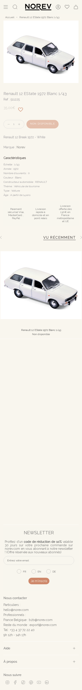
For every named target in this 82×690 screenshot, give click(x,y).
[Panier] (75, 7)
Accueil (9, 17)
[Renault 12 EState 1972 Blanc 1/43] (41, 285)
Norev (21, 147)
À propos (10, 661)
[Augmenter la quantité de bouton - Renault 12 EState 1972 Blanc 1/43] (20, 124)
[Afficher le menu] (5, 7)
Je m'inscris (39, 581)
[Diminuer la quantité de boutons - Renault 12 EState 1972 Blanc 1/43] (7, 124)
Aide (6, 648)
